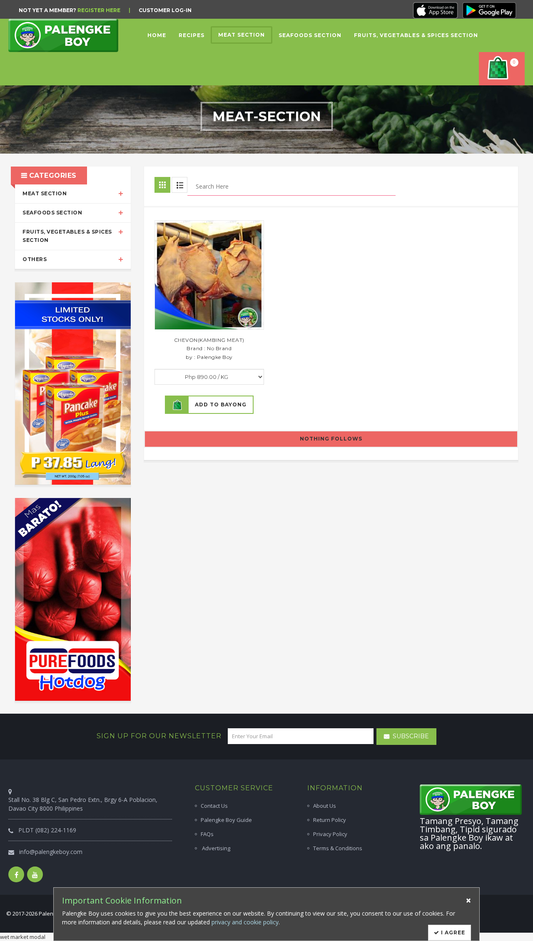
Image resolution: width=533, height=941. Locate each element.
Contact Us (214, 805)
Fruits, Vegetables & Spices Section (67, 236)
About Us (324, 805)
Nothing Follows (331, 439)
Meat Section (44, 193)
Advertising (215, 848)
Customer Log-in (165, 10)
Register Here (98, 10)
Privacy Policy (330, 834)
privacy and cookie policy (245, 922)
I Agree (452, 932)
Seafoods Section (52, 212)
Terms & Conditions (337, 848)
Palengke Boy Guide (226, 820)
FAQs (207, 834)
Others (34, 259)
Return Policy (329, 820)
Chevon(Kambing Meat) (209, 340)
